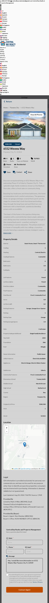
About (2, 57)
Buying (2, 53)
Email (29, 547)
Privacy (40, 582)
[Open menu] (0, 94)
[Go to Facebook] (0, 5)
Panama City (14, 108)
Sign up (2, 39)
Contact (2, 59)
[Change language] (1, 11)
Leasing (2, 55)
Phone (11, 547)
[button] (24, 444)
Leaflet (15, 469)
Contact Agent (24, 590)
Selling (2, 51)
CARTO (42, 469)
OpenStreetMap (25, 469)
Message (12, 556)
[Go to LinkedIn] (0, 9)
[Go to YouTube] (0, 7)
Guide (2, 49)
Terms (35, 582)
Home (5, 108)
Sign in (7, 39)
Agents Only (4, 61)
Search (2, 47)
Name (11, 538)
